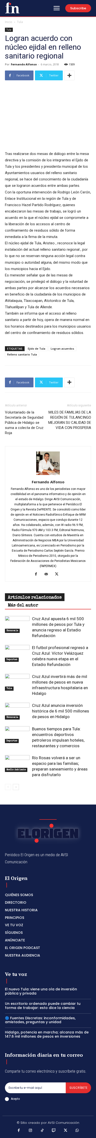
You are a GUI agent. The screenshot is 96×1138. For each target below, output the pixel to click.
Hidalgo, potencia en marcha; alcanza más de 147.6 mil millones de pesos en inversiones (47, 1034)
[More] (69, 75)
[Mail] (48, 574)
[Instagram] (30, 1131)
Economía (12, 630)
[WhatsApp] (77, 1131)
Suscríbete (78, 1088)
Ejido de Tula (36, 348)
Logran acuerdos (62, 348)
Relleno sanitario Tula (22, 354)
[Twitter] (58, 574)
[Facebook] (38, 574)
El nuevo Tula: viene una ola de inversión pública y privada (41, 991)
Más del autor (23, 605)
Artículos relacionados (35, 597)
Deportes (11, 659)
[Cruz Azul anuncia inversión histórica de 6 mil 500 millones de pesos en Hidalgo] (17, 711)
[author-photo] (48, 475)
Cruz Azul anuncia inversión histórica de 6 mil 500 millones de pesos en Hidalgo (60, 711)
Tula (20, 22)
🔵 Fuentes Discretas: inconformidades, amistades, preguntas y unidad (40, 1020)
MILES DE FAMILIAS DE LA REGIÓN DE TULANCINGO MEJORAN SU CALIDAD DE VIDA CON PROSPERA (69, 420)
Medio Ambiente (16, 770)
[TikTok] (42, 1131)
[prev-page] (8, 787)
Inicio (8, 22)
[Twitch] (54, 1131)
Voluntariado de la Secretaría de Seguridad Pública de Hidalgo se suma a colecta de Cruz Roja (24, 422)
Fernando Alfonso (24, 64)
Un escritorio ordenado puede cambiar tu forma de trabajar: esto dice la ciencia (42, 1005)
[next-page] (16, 787)
